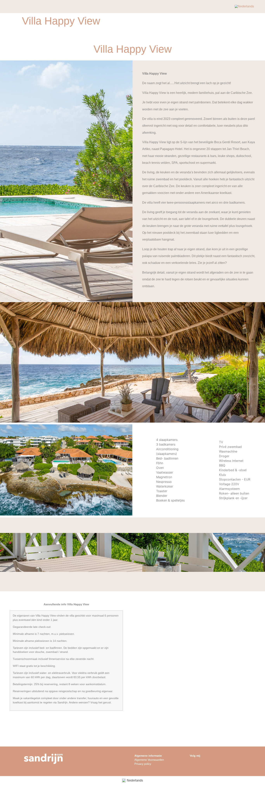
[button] (3, 552)
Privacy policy (142, 763)
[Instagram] (194, 764)
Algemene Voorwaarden (149, 759)
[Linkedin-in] (202, 764)
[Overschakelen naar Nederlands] (244, 6)
